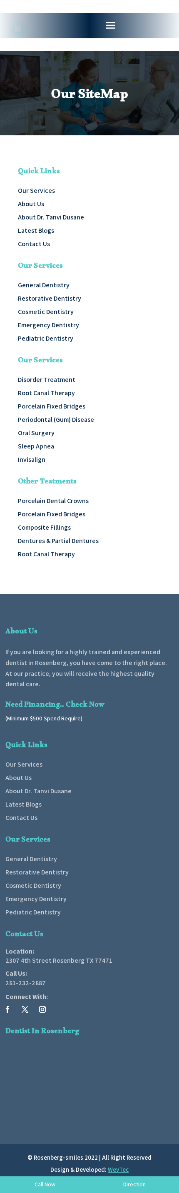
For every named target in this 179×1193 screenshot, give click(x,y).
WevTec (118, 1169)
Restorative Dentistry (49, 298)
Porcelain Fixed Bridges (51, 406)
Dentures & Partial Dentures (58, 540)
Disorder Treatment (46, 379)
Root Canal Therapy (46, 393)
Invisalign (31, 459)
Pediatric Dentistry (45, 338)
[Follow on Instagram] (42, 1009)
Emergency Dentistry (48, 325)
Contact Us (34, 243)
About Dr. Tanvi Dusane (51, 217)
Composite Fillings (44, 527)
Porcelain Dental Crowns (53, 500)
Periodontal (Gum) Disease (56, 419)
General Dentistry (44, 285)
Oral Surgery (36, 432)
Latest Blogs (36, 230)
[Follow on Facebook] (7, 1009)
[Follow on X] (25, 1009)
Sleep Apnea (36, 446)
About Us (31, 203)
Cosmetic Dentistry (46, 311)
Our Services (36, 190)
